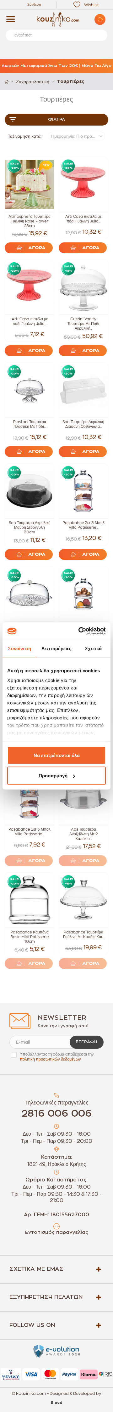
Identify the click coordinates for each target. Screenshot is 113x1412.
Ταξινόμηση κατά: (24, 136)
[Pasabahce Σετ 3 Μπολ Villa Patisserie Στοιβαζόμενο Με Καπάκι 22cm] (29, 797)
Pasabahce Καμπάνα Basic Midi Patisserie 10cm (29, 936)
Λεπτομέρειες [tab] (56, 648)
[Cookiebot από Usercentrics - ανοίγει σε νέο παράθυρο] (80, 631)
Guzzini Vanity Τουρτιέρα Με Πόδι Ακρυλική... (83, 323)
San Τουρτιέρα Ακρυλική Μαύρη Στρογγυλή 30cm (30, 527)
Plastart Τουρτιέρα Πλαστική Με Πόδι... (29, 424)
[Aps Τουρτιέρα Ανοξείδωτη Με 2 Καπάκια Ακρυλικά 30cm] (83, 797)
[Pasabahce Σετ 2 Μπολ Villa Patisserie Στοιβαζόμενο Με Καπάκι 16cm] (83, 593)
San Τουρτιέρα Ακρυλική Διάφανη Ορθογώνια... (83, 424)
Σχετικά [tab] (93, 648)
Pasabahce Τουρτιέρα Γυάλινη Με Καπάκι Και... (83, 934)
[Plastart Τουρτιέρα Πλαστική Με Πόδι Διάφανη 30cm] (29, 389)
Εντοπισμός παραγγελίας (56, 1232)
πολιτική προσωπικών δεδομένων (50, 1059)
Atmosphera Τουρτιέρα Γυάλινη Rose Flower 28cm (29, 221)
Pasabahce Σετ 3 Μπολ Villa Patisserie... (83, 525)
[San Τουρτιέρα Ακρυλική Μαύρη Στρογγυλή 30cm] (29, 490)
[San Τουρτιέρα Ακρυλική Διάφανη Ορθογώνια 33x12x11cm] (83, 389)
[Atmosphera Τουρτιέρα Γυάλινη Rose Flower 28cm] (29, 184)
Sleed (56, 1403)
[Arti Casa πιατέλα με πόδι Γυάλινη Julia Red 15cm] (29, 287)
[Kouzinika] (56, 19)
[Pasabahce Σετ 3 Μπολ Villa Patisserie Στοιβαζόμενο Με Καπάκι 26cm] (83, 490)
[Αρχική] (6, 81)
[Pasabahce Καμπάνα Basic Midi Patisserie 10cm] (29, 899)
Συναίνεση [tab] (19, 648)
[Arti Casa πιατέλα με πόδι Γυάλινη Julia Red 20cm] (83, 184)
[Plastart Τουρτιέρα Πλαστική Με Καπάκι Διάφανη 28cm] (29, 593)
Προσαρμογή (53, 775)
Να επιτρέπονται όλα (57, 755)
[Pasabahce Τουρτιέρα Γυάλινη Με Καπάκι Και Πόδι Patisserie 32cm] (83, 899)
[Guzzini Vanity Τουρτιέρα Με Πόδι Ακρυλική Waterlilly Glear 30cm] (83, 287)
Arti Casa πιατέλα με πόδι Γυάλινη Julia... (83, 219)
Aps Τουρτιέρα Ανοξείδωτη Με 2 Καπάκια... (83, 834)
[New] (44, 166)
